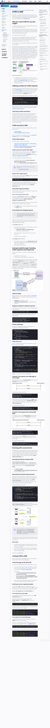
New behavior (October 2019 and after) (44, 55)
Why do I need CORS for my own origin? (43, 12)
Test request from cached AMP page (44, 69)
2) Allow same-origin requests (43, 26)
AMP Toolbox (27, 136)
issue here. (21, 553)
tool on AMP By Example (27, 569)
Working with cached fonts (43, 50)
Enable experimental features (4, 22)
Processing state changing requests (43, 32)
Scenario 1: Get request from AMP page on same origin (44, 46)
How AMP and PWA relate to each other (4, 45)
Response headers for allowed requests (43, 40)
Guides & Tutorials (22, 10)
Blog (35, 1)
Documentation (16, 1)
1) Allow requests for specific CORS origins (43, 23)
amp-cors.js (29, 373)
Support (40, 1)
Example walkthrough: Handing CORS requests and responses (43, 35)
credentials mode (18, 89)
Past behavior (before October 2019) (43, 53)
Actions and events (4, 14)
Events (30, 1)
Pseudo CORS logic (42, 42)
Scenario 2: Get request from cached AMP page (44, 49)
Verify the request (17, 131)
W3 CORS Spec (27, 18)
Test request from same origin (43, 67)
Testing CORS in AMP (42, 59)
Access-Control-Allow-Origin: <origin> (43, 30)
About (9, 1)
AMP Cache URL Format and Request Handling (5, 40)
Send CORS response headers (44, 27)
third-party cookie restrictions (18, 108)
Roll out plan (42, 57)
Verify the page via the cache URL (44, 61)
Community (24, 1)
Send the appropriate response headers (22, 132)
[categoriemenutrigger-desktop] (14, 6)
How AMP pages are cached (5, 37)
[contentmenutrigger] (43, 10)
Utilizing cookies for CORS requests (43, 14)
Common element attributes (5, 16)
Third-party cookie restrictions (42, 17)
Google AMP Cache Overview (24, 169)
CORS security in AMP (42, 19)
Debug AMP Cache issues (5, 33)
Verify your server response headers (44, 64)
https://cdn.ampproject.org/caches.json (20, 155)
